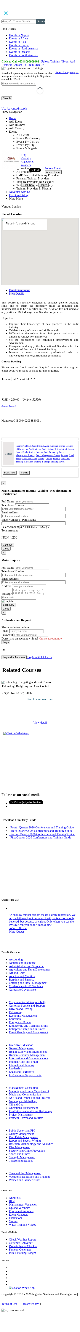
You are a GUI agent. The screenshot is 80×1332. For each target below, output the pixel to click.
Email (4, 630)
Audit (33, 446)
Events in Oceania (19, 51)
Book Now (28, 185)
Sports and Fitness (19, 1154)
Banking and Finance (21, 979)
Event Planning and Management (28, 1032)
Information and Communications (28, 1058)
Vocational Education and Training (29, 1176)
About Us (14, 1197)
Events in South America (23, 55)
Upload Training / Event (55, 61)
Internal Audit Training (44, 449)
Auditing (54, 446)
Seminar (64, 455)
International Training (21, 1065)
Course (49, 458)
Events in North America (23, 48)
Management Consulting (23, 1087)
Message (6, 593)
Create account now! (51, 638)
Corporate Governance (22, 989)
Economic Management (23, 1015)
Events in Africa (18, 38)
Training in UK (58, 461)
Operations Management (23, 1107)
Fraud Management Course (48, 455)
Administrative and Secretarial (26, 966)
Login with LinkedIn (39, 657)
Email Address (10, 512)
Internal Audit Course (64, 449)
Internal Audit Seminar (26, 452)
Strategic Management (22, 1157)
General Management (21, 1048)
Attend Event (53, 172)
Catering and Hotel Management (28, 982)
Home (12, 118)
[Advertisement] (40, 763)
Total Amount (9, 530)
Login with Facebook (14, 657)
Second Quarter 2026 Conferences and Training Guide (42, 834)
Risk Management (19, 1147)
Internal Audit (43, 446)
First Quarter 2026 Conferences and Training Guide (40, 837)
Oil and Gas (16, 1104)
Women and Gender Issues (24, 1180)
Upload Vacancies (19, 1207)
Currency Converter (20, 1242)
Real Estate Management (23, 1137)
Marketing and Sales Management (29, 1091)
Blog (12, 1201)
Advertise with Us (19, 191)
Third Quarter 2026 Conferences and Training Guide (40, 830)
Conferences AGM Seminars (26, 986)
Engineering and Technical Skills (28, 1025)
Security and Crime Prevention (27, 1150)
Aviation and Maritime (22, 976)
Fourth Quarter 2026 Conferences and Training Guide (41, 827)
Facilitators (15, 1217)
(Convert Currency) (8, 406)
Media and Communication (25, 1094)
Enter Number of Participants (18, 519)
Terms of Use (9, 1303)
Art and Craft (17, 972)
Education (15, 1019)
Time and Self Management (25, 1173)
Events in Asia (17, 41)
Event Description (19, 290)
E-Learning (15, 1012)
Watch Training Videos (22, 1224)
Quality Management (21, 1133)
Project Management (21, 1114)
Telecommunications (21, 1160)
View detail (40, 722)
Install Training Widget (22, 1252)
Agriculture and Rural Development (30, 969)
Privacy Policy (30, 1303)
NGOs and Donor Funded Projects (29, 1097)
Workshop (65, 458)
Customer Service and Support (27, 1005)
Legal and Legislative (21, 1071)
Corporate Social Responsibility (27, 1002)
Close (6, 548)
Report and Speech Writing (25, 1140)
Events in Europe (19, 45)
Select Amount (10, 526)
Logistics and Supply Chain (25, 1075)
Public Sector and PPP (22, 1130)
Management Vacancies (23, 1204)
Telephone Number (12, 505)
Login (30, 64)
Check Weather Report (22, 1239)
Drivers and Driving (21, 1008)
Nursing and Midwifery (23, 1101)
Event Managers (18, 1214)
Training (41, 458)
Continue (7, 544)
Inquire (43, 185)
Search (41, 21)
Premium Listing (18, 195)
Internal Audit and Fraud (23, 1061)
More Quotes (16, 931)
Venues (13, 1221)
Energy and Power (20, 1022)
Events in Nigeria (19, 35)
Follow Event (53, 168)
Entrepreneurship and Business (27, 1029)
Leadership (15, 1068)
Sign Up (39, 64)
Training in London (24, 461)
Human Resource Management (27, 1055)
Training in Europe (42, 461)
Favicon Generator (20, 1249)
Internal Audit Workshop (47, 452)
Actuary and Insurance (22, 962)
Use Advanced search (14, 108)
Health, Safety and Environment (28, 1051)
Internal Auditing (23, 446)
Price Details (16, 293)
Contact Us (19, 64)
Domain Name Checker (23, 1246)
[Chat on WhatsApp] (16, 733)
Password (7, 634)
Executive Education (21, 1045)
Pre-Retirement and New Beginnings (30, 1111)
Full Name (7, 501)
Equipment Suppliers (21, 1211)
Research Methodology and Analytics (31, 1143)
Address (6, 586)
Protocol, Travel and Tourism (26, 1117)
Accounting (16, 959)
